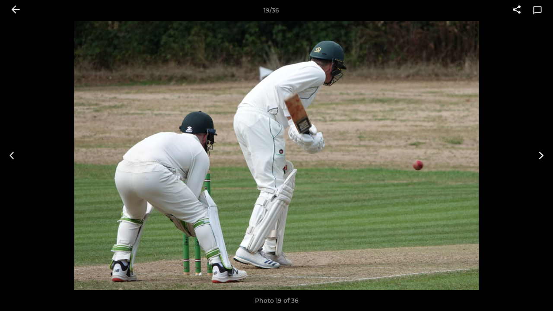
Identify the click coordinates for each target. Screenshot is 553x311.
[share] (517, 10)
